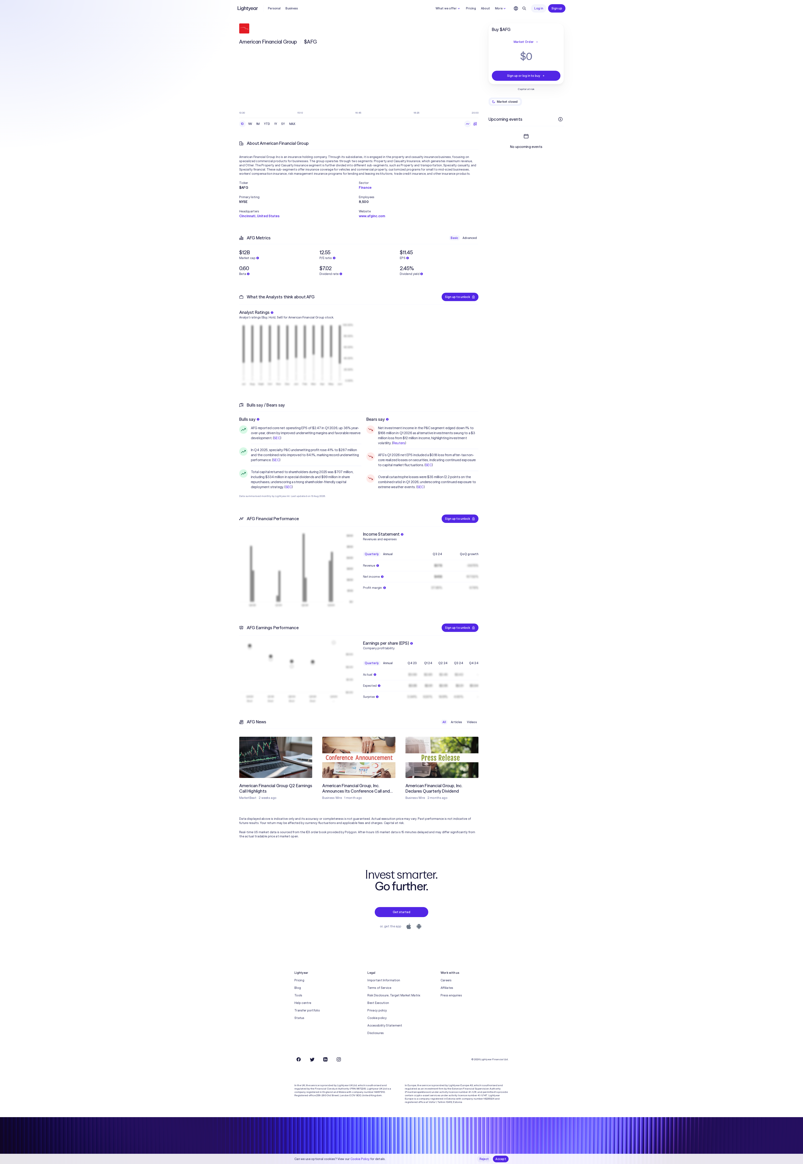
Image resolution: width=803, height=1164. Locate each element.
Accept (500, 1159)
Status (299, 1018)
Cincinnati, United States (259, 216)
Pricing (471, 8)
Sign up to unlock (457, 297)
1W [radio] (250, 124)
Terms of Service (379, 988)
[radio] (467, 124)
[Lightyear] (248, 8)
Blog (297, 988)
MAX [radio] (292, 124)
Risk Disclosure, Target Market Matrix (393, 995)
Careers (446, 980)
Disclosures (375, 1033)
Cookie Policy (360, 1159)
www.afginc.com (372, 216)
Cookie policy (377, 1018)
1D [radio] (242, 124)
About (485, 8)
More (499, 8)
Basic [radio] (454, 238)
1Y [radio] (275, 124)
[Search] (524, 8)
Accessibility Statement (384, 1025)
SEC (277, 438)
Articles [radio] (456, 722)
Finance (365, 187)
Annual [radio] (388, 554)
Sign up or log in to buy (523, 76)
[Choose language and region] (516, 8)
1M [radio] (258, 124)
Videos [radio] (472, 722)
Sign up (556, 8)
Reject (484, 1159)
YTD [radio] (267, 124)
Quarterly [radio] (372, 554)
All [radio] (444, 722)
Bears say (375, 419)
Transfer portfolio (307, 1010)
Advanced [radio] (470, 238)
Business (291, 8)
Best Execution (378, 1003)
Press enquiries (451, 995)
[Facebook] (298, 1059)
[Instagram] (339, 1059)
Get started (401, 912)
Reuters (399, 443)
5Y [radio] (283, 124)
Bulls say (247, 419)
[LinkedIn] (325, 1059)
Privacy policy (377, 1010)
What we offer (446, 8)
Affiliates (447, 988)
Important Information (383, 980)
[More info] (560, 119)
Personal (274, 8)
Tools (298, 995)
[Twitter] (312, 1059)
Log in (538, 8)
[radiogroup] (268, 124)
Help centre (302, 1003)
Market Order (524, 42)
